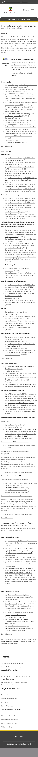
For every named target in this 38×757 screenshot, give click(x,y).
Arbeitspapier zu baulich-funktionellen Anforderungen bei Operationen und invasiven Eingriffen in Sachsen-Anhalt (20, 127)
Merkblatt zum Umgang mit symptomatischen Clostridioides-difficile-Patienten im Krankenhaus (19, 173)
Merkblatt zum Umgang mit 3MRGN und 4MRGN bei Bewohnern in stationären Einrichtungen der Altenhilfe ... (20, 246)
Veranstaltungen (6, 695)
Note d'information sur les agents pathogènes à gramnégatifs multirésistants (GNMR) (19, 628)
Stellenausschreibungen (9, 698)
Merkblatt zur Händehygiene (17, 94)
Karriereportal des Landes (9, 719)
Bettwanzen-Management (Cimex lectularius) (18, 464)
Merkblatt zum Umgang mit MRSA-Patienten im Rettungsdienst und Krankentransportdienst (20, 339)
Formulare (4, 702)
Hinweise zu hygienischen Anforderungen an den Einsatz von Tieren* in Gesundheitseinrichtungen (21, 485)
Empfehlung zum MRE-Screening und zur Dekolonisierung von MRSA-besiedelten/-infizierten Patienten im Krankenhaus (20, 405)
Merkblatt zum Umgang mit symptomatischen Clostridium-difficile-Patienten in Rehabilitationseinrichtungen (20, 216)
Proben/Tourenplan (7, 706)
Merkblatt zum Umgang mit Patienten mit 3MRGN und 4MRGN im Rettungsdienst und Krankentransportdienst (20, 353)
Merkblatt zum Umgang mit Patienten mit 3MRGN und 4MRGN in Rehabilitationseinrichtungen (20, 209)
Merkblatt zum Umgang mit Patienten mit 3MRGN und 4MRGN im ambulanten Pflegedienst (20, 275)
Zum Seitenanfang (7, 146)
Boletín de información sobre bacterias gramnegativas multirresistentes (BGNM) (19, 615)
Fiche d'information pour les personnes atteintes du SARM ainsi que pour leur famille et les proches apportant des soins (20, 579)
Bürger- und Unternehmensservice (12, 716)
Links (30, 438)
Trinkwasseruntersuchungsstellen (12, 663)
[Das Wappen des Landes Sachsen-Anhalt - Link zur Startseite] (10, 10)
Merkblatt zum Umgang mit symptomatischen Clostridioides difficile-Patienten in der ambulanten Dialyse (19, 323)
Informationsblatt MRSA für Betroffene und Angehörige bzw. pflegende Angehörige (20, 369)
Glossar (10, 118)
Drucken (19, 737)
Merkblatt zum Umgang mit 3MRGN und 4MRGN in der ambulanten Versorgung (19, 296)
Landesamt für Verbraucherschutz (19, 19)
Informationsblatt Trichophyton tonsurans (21, 446)
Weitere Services (6, 727)
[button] (11, 2)
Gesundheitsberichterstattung (11, 667)
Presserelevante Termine (9, 723)
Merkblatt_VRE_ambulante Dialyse (19, 327)
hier (14, 75)
